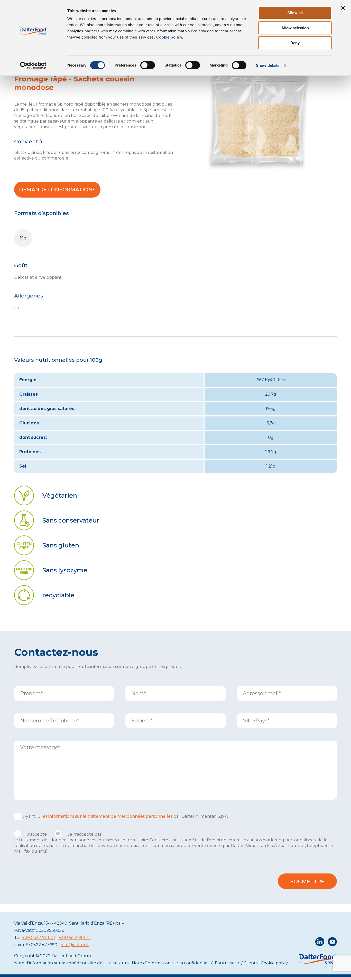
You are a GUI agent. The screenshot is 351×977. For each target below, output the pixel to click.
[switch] (147, 65)
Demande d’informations (57, 190)
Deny (295, 43)
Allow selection (295, 28)
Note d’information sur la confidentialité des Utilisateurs (71, 963)
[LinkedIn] (319, 942)
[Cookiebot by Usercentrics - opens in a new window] (33, 65)
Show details (267, 65)
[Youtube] (332, 942)
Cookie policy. (169, 37)
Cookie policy (274, 963)
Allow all (295, 13)
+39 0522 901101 (38, 937)
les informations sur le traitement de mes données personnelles (107, 816)
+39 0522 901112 (75, 937)
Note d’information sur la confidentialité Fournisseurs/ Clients (194, 963)
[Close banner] (343, 8)
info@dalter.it (75, 944)
